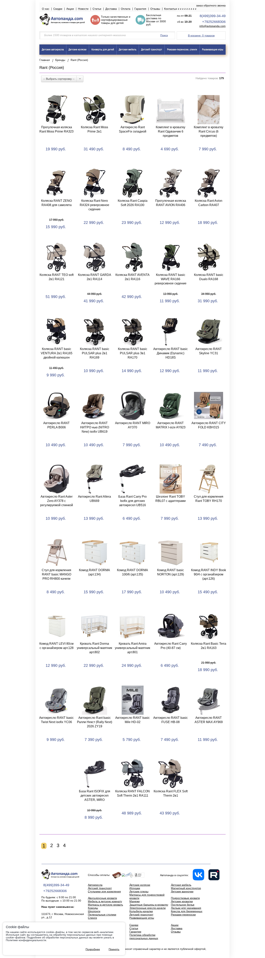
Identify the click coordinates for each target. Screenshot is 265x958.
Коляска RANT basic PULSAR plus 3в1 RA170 (132, 353)
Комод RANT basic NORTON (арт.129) (170, 572)
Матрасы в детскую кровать (105, 904)
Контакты (170, 8)
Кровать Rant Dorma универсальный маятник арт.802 (94, 648)
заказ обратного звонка (211, 5)
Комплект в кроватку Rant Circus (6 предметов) (208, 131)
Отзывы (155, 8)
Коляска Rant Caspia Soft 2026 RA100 (132, 203)
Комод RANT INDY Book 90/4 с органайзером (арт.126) (208, 574)
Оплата (125, 8)
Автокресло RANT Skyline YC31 (208, 351)
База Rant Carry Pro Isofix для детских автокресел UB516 (132, 501)
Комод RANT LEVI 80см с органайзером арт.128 (56, 646)
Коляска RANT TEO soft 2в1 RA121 (57, 277)
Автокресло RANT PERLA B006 (56, 425)
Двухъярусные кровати (102, 898)
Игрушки (134, 888)
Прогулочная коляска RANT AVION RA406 (170, 203)
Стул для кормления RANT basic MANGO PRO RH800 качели (56, 574)
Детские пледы (138, 891)
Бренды (60, 59)
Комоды (93, 907)
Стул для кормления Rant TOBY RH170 (208, 498)
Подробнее (93, 949)
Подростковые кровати (185, 898)
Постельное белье (182, 904)
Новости (83, 8)
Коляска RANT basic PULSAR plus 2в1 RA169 (94, 353)
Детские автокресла (53, 49)
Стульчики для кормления (104, 891)
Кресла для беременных (186, 911)
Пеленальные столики (102, 914)
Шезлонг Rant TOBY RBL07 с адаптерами (170, 498)
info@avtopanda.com (212, 26)
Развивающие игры (212, 49)
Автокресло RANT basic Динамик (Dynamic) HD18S (170, 353)
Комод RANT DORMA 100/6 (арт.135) (132, 572)
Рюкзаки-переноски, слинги (182, 49)
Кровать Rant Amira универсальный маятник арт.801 (132, 648)
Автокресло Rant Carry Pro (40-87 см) (170, 646)
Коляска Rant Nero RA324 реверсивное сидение (94, 205)
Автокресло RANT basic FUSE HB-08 (170, 720)
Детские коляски (77, 49)
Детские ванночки (182, 891)
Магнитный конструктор (186, 888)
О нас (45, 8)
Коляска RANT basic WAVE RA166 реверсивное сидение (170, 279)
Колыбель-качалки (141, 911)
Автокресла (95, 884)
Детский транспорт (151, 49)
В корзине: (201, 35)
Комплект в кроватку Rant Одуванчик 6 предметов (170, 131)
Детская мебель (127, 49)
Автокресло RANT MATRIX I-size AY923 (170, 425)
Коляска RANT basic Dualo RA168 (208, 277)
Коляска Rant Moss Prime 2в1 (94, 129)
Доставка (111, 8)
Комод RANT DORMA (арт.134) (94, 572)
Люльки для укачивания (186, 907)
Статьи (97, 8)
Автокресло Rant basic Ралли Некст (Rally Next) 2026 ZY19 (94, 722)
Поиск (164, 35)
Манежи (134, 901)
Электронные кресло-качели (147, 907)
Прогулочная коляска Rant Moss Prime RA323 (56, 129)
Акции (70, 8)
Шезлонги (94, 911)
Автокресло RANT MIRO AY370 (132, 425)
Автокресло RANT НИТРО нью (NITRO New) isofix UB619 (94, 427)
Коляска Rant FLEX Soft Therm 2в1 (171, 793)
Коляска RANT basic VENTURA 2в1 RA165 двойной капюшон (56, 353)
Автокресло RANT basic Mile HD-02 (132, 720)
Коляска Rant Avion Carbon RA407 (208, 203)
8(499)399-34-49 (213, 16)
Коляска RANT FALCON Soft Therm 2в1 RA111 (132, 793)
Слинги (92, 917)
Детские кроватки (182, 901)
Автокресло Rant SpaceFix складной (132, 129)
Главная (44, 59)
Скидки (57, 8)
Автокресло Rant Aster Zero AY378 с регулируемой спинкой (56, 501)
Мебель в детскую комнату (105, 901)
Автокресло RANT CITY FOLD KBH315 (208, 425)
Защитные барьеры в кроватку (148, 904)
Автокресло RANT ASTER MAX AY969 (209, 720)
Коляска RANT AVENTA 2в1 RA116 (132, 277)
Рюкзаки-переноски (183, 914)
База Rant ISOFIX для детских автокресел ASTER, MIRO (94, 795)
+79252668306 (214, 22)
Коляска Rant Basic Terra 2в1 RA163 (208, 646)
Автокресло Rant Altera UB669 (94, 498)
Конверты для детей (102, 49)
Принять (114, 949)
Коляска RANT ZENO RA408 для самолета (56, 203)
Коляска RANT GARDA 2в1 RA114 (94, 277)
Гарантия (140, 8)
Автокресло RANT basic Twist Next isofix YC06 (56, 720)
